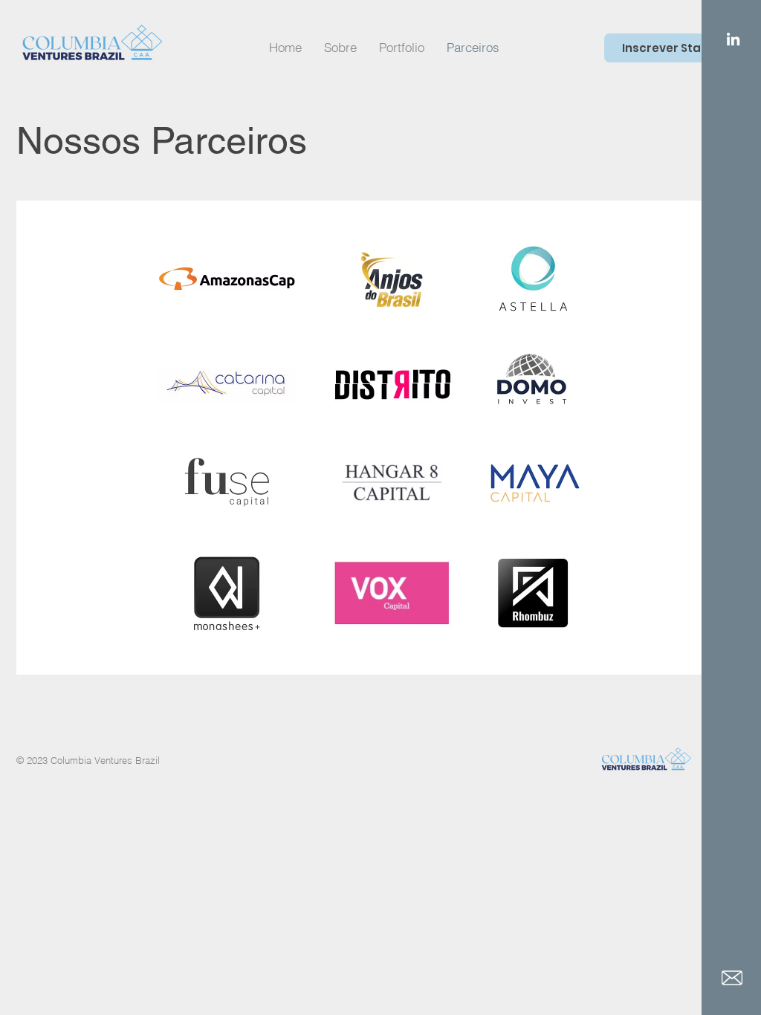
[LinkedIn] (733, 39)
